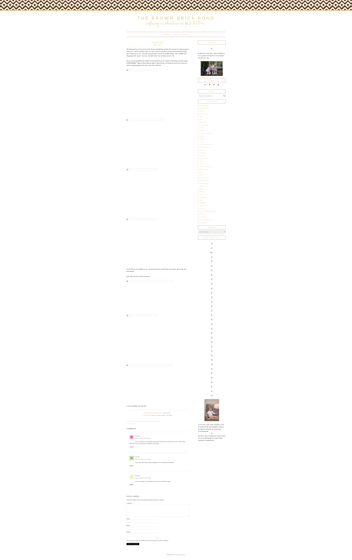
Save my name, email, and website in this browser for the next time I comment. (147, 540)
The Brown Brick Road (176, 18)
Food (201, 141)
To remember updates (208, 211)
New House (204, 169)
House (159, 415)
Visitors (169, 415)
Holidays (203, 153)
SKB (201, 194)
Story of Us (204, 205)
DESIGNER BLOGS (179, 554)
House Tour (204, 158)
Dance (202, 130)
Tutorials (203, 217)
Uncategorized (205, 219)
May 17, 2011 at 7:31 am (143, 459)
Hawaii (202, 150)
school (202, 189)
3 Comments (166, 413)
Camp (201, 127)
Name (128, 519)
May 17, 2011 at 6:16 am (143, 438)
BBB (201, 119)
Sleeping (203, 197)
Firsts (153, 415)
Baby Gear (204, 114)
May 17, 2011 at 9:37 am (143, 478)
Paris (202, 175)
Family (202, 136)
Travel (202, 214)
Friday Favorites (206, 144)
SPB (201, 200)
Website (128, 532)
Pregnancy (204, 180)
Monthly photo (205, 166)
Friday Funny (205, 147)
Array (202, 111)
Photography (205, 178)
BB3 (201, 116)
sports (202, 203)
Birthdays (203, 122)
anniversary (204, 105)
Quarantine (204, 183)
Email (128, 525)
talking (203, 208)
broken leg (204, 125)
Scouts (202, 191)
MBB (163, 415)
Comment (129, 503)
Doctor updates (206, 133)
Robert (202, 186)
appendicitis (204, 108)
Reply (131, 446)
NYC (201, 172)
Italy (201, 161)
